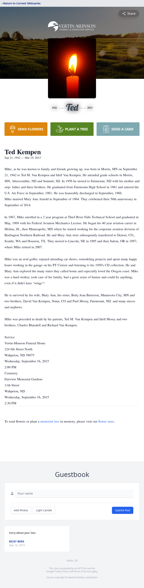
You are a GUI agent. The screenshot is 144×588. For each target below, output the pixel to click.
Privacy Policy (61, 571)
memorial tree (49, 421)
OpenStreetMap (76, 577)
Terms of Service (82, 571)
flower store (106, 421)
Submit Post (122, 510)
